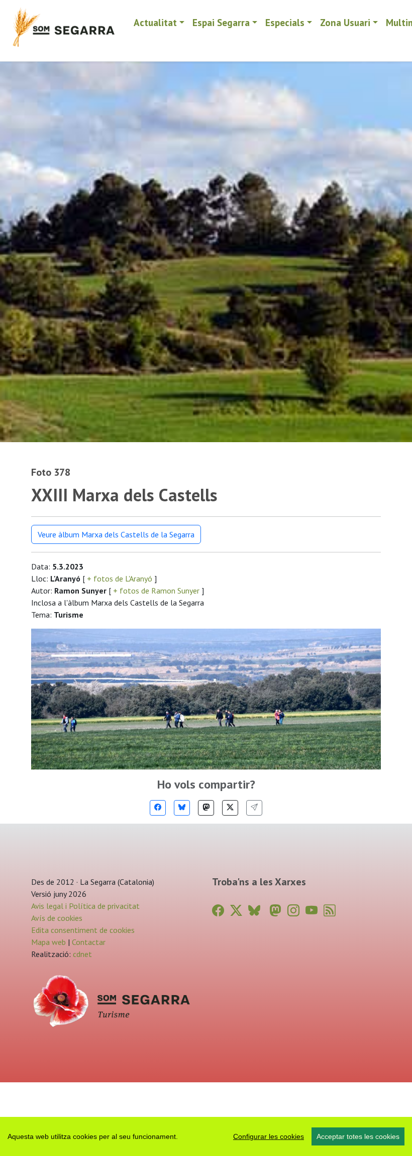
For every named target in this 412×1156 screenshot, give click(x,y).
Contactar (89, 942)
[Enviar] (254, 808)
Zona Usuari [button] (345, 22)
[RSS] (330, 910)
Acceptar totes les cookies (358, 1136)
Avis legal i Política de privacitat (85, 906)
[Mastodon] (206, 808)
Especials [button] (284, 22)
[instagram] (293, 910)
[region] (206, 1136)
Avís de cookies (56, 918)
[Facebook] (158, 808)
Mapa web (48, 942)
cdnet (81, 954)
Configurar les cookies (268, 1136)
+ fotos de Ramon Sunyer (156, 591)
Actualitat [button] (155, 22)
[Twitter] (230, 808)
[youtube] (311, 910)
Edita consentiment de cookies (83, 930)
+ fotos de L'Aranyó (119, 578)
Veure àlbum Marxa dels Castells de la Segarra (116, 534)
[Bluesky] (182, 808)
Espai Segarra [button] (221, 22)
